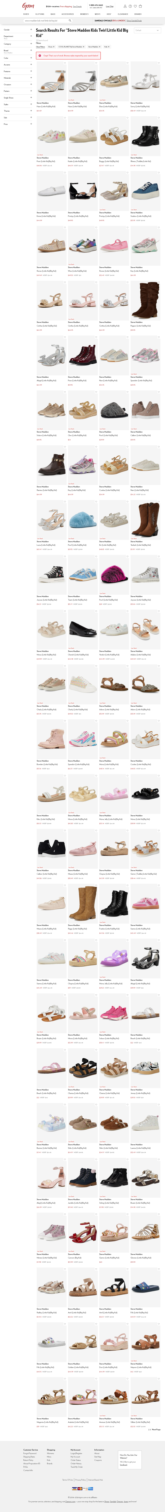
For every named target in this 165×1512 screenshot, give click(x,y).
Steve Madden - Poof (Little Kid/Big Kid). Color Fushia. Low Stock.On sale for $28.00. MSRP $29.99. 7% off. (114, 580)
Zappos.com (70, 1501)
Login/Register (76, 1453)
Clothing (40, 14)
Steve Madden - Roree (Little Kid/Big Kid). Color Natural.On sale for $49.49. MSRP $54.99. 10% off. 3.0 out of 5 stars (52, 251)
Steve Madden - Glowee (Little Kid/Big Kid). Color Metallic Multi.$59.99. (145, 1238)
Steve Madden (93, 47)
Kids (105, 47)
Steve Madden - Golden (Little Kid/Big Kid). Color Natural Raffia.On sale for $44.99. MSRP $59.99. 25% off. (83, 1347)
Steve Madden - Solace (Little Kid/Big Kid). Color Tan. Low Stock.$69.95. (52, 415)
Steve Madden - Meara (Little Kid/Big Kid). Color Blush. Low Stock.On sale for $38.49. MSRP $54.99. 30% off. (83, 854)
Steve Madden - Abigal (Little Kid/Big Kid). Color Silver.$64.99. (52, 361)
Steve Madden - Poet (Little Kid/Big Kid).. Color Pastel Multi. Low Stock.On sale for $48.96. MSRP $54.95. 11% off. (52, 141)
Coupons (98, 1460)
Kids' (109, 14)
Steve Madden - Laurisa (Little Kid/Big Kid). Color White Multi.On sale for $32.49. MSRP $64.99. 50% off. (145, 1128)
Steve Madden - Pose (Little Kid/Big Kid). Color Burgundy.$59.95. (83, 361)
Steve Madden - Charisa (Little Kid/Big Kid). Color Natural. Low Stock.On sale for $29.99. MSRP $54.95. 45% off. (114, 1073)
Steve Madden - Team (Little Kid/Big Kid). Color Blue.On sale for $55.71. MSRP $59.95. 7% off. (83, 580)
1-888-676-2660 (96, 5)
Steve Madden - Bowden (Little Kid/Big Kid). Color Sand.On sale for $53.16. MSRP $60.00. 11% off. (52, 744)
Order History (76, 1463)
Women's (84, 14)
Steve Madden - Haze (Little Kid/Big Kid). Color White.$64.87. (52, 86)
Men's (97, 14)
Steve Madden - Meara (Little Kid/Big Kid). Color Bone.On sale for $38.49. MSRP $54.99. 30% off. (52, 909)
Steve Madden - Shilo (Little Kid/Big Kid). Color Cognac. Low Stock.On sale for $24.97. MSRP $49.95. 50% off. (114, 1128)
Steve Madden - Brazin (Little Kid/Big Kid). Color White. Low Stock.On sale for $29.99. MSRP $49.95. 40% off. (52, 1018)
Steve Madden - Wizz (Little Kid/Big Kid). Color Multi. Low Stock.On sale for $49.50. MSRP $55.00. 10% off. (83, 251)
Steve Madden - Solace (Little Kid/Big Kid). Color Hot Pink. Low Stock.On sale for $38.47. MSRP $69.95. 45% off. (114, 1018)
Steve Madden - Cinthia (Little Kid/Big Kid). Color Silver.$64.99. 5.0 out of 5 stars (114, 306)
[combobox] (48, 20)
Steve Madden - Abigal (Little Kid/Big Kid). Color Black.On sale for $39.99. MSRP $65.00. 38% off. (145, 964)
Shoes (26, 14)
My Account (125, 6)
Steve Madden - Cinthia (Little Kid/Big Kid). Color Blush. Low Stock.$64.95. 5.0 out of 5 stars (83, 306)
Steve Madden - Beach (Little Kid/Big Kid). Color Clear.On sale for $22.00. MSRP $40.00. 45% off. (145, 1018)
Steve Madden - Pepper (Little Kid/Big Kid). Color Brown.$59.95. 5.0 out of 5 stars (145, 306)
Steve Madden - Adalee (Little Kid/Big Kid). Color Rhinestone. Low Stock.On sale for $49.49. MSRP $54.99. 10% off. (145, 635)
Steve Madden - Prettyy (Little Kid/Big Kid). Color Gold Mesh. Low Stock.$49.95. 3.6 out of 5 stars (114, 196)
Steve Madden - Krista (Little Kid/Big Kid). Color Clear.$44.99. (52, 196)
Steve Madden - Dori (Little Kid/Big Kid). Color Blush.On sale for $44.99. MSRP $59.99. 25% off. (114, 1347)
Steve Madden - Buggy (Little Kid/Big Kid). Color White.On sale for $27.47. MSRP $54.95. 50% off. (114, 141)
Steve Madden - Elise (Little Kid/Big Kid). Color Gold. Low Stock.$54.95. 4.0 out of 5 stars (114, 86)
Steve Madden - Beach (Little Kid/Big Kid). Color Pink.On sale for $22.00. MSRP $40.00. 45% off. (52, 1073)
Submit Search (70, 20)
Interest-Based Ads (95, 1480)
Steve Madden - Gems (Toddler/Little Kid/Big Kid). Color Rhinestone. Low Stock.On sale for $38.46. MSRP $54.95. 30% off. (145, 854)
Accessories (68, 14)
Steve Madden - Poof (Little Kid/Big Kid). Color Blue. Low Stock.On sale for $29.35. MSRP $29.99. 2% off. (83, 525)
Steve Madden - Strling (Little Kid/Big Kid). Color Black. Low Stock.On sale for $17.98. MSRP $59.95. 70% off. (114, 1183)
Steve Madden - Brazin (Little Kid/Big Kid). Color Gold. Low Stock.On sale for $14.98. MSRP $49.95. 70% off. (145, 1183)
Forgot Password (29, 1453)
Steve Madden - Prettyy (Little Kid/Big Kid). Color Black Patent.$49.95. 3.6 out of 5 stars (83, 196)
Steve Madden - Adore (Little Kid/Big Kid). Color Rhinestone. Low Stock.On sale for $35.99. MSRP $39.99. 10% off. (145, 689)
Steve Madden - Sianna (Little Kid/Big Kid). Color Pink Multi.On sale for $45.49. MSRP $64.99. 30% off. (145, 909)
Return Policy (28, 1460)
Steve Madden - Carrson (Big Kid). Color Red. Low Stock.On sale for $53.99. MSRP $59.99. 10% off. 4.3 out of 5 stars (83, 1238)
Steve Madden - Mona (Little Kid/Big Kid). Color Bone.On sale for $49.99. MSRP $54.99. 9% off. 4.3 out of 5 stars (52, 635)
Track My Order (77, 1467)
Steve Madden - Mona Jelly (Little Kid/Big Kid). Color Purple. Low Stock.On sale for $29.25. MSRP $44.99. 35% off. (114, 964)
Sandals (113, 1501)
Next (156, 1429)
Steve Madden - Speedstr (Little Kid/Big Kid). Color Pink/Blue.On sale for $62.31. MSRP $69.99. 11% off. (83, 744)
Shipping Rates (29, 1457)
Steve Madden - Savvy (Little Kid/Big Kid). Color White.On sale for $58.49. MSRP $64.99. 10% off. (145, 86)
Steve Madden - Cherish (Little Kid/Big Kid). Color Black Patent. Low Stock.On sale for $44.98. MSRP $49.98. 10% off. (83, 635)
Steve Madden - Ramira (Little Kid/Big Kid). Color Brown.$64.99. (52, 470)
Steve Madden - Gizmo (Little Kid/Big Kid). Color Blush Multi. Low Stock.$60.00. (114, 1238)
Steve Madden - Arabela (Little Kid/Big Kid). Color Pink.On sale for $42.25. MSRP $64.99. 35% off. (83, 1402)
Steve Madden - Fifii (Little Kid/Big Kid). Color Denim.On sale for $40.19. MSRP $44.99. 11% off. (145, 1292)
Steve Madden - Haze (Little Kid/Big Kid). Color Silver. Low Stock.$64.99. (83, 86)
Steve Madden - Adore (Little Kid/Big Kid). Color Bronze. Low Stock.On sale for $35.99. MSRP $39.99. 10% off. (114, 689)
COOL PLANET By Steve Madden (70, 47)
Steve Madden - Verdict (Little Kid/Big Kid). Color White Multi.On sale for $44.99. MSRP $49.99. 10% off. (114, 635)
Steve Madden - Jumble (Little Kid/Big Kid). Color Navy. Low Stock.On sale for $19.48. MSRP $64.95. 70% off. (83, 1183)
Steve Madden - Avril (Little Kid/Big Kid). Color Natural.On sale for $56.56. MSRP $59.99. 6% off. (83, 1292)
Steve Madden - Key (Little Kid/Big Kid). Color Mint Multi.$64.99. (145, 251)
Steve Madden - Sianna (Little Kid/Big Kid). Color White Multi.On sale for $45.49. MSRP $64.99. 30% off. (52, 964)
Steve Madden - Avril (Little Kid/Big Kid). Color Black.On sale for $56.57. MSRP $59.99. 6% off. (114, 1292)
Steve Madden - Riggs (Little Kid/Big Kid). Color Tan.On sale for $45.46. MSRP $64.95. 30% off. (83, 909)
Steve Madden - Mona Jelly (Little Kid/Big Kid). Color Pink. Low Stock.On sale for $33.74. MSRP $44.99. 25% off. (114, 799)
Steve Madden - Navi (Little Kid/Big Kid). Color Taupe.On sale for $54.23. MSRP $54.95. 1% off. (145, 470)
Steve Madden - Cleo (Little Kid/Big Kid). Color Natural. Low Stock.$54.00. (83, 415)
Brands (138, 14)
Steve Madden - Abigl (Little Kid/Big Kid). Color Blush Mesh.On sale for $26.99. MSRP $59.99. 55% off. (52, 1183)
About (96, 1453)
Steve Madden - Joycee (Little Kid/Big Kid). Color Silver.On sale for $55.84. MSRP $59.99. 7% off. (145, 580)
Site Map (97, 1457)
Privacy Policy (80, 1480)
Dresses (120, 1501)
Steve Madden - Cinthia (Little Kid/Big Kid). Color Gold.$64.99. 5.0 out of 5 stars (52, 306)
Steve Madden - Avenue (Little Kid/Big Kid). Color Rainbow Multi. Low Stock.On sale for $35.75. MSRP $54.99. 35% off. (114, 1402)
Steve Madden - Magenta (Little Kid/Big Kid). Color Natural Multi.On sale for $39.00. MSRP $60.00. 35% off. (52, 1402)
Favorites (135, 6)
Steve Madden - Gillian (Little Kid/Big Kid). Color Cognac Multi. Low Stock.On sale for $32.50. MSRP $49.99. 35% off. (145, 1402)
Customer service (130, 6)
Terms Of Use (67, 1480)
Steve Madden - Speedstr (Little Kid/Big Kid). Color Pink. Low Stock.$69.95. (145, 361)
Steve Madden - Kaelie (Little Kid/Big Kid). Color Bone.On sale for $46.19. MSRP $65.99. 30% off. (83, 141)
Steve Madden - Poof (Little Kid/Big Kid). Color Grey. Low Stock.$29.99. (114, 415)
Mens (49, 1457)
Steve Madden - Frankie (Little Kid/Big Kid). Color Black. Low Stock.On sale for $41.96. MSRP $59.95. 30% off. (114, 909)
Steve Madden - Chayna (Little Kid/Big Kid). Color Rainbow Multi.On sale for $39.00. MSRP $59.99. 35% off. (83, 964)
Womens (50, 1453)
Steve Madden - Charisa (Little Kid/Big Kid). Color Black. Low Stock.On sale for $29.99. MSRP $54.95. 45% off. (83, 1073)
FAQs (25, 1467)
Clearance (123, 14)
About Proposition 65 (31, 1463)
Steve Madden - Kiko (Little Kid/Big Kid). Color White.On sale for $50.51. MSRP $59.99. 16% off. (52, 799)
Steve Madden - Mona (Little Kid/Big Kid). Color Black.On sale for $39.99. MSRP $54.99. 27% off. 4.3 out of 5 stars (145, 799)
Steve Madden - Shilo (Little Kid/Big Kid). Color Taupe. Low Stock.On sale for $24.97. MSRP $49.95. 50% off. (83, 1128)
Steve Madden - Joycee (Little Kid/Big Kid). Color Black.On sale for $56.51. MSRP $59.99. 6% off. (52, 580)
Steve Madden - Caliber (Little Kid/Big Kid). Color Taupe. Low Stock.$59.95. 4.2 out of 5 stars (145, 415)
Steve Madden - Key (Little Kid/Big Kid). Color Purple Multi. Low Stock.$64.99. (83, 470)
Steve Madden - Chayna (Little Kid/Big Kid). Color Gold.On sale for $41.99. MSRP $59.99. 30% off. (114, 854)
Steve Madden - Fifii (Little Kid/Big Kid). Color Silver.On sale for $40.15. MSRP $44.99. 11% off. (52, 1347)
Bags (53, 14)
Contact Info (28, 1470)
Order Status (76, 1460)
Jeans (126, 1501)
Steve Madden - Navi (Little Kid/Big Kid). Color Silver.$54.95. (114, 361)
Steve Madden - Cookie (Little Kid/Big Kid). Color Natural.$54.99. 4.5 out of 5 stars (114, 470)
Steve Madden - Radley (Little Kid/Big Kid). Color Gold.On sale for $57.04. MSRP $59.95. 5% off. (52, 1292)
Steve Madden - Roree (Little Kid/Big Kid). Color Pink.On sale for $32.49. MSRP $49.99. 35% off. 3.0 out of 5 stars (114, 251)
